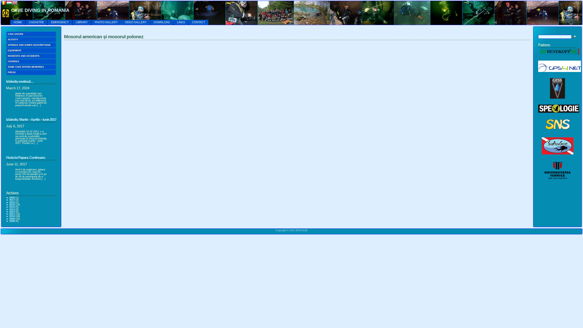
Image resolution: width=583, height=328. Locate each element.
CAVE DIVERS (15, 34)
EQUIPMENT (14, 50)
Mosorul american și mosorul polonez (103, 36)
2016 (12, 202)
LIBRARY (82, 22)
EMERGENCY (60, 22)
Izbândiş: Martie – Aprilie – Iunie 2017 (31, 119)
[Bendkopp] (558, 57)
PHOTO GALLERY (106, 22)
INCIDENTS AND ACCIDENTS (23, 56)
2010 (12, 216)
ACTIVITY (13, 39)
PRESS (12, 72)
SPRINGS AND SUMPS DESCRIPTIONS (29, 45)
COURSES (13, 61)
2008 (12, 221)
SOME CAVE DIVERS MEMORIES (26, 67)
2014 (12, 206)
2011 (12, 214)
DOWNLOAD (162, 22)
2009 (12, 218)
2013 (12, 209)
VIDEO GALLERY (136, 22)
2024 (12, 197)
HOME (18, 22)
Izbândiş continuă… (20, 81)
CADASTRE (36, 22)
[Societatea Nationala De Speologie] (557, 134)
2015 (12, 204)
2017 (12, 199)
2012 (12, 211)
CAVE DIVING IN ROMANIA (40, 10)
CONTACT (198, 22)
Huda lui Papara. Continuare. (26, 157)
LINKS (181, 22)
